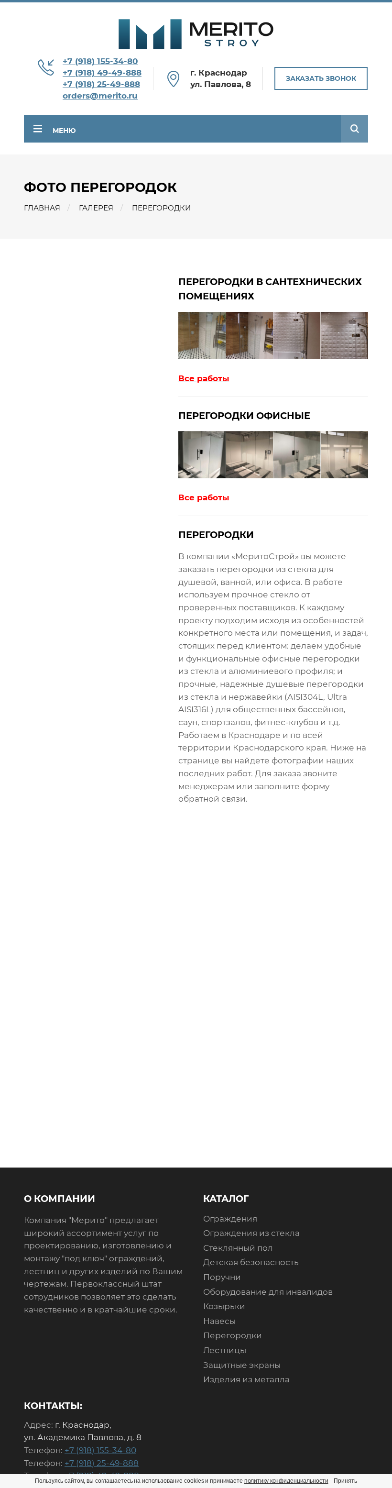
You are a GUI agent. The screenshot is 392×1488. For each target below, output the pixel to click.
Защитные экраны (242, 1365)
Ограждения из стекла (251, 1233)
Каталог (226, 1198)
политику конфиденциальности (286, 1480)
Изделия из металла (246, 1379)
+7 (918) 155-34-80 (100, 61)
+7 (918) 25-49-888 (101, 84)
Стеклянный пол (238, 1248)
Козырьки (224, 1306)
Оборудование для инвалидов (268, 1292)
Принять (345, 1480)
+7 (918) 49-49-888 (102, 72)
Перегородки (232, 1335)
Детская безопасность (251, 1262)
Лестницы (224, 1350)
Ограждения (230, 1218)
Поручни (222, 1277)
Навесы (219, 1321)
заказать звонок (321, 78)
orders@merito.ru (100, 95)
